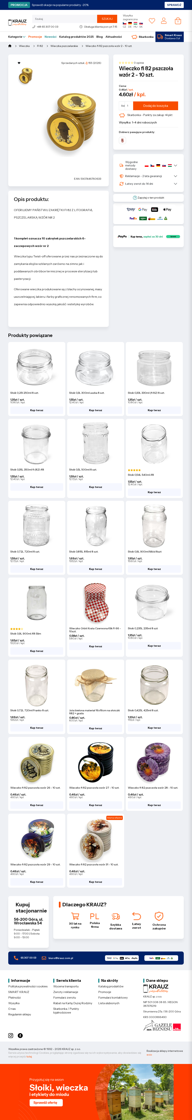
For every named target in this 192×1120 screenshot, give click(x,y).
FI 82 (40, 46)
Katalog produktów (111, 986)
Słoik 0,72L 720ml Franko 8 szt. (29, 710)
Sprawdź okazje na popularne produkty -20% (60, 5)
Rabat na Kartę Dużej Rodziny (72, 1003)
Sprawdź (174, 5)
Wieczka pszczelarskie (64, 46)
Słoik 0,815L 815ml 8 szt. (83, 551)
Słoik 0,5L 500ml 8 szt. (83, 469)
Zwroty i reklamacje (65, 992)
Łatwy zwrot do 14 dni (139, 183)
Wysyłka (14, 1003)
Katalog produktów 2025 (76, 36)
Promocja (19, 5)
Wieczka (24, 46)
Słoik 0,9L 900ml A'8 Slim (25, 633)
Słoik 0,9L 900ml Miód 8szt (145, 551)
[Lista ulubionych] (151, 21)
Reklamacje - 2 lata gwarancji (143, 176)
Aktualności (114, 36)
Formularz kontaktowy (113, 997)
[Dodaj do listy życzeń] (19, 63)
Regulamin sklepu (19, 1014)
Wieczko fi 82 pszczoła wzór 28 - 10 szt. (153, 787)
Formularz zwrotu (64, 997)
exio (149, 1054)
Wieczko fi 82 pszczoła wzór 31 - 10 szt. (93, 864)
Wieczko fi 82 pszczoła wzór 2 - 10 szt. (109, 46)
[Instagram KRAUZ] (10, 1036)
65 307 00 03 (28, 957)
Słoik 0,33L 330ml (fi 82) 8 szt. (146, 393)
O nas (12, 1009)
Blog (99, 36)
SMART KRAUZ (18, 992)
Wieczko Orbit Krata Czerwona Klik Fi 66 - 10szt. (95, 630)
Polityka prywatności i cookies (28, 986)
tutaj (29, 1056)
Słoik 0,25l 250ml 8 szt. (24, 393)
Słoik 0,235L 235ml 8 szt (143, 628)
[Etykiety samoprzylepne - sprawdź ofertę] (96, 1092)
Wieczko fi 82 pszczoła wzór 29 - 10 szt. (35, 864)
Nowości (50, 36)
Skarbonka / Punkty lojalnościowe (66, 1010)
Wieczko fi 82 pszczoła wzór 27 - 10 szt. (94, 787)
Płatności (14, 997)
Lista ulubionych (108, 1003)
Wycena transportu (66, 986)
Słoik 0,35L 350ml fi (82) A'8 (27, 469)
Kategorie (15, 36)
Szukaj (107, 19)
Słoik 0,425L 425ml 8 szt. (143, 710)
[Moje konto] (163, 20)
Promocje (35, 36)
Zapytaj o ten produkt (150, 197)
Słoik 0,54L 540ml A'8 (141, 475)
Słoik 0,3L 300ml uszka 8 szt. (87, 393)
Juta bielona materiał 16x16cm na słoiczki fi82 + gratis (94, 712)
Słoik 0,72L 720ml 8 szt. (25, 551)
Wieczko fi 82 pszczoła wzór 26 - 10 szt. (35, 787)
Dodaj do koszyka (155, 106)
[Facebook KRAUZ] (20, 1036)
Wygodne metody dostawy (131, 165)
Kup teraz (36, 410)
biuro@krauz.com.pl (60, 958)
